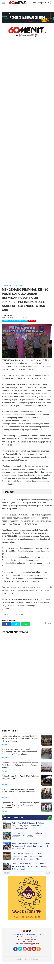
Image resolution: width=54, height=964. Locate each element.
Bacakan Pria (22, 321)
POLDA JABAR (17, 285)
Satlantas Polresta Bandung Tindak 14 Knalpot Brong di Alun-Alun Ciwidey (30, 834)
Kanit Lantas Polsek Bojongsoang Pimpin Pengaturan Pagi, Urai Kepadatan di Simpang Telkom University (29, 866)
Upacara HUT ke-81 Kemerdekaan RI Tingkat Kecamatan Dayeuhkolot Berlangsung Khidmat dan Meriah (20, 805)
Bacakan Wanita (9, 321)
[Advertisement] (27, 164)
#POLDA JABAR (18, 614)
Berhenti (32, 321)
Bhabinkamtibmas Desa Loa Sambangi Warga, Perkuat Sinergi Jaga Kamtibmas (18, 790)
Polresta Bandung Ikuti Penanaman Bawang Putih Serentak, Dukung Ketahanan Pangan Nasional (20, 765)
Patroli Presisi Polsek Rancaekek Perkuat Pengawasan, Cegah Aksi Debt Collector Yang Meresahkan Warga (29, 825)
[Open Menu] (3, 3)
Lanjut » (48, 873)
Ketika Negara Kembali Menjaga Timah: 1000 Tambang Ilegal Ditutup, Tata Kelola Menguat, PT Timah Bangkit (21, 738)
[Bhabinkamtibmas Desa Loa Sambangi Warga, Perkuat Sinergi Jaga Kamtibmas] (46, 793)
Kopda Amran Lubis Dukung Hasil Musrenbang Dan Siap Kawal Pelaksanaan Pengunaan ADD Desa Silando (19, 751)
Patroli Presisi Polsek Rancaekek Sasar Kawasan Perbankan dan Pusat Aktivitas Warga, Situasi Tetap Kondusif (31, 846)
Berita (9, 285)
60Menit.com (33, 959)
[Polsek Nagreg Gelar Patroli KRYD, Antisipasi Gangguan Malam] (46, 780)
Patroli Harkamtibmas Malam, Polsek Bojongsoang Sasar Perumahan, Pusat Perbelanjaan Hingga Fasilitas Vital (27, 856)
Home (4, 285)
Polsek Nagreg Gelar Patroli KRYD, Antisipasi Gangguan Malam (20, 777)
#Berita (6, 614)
